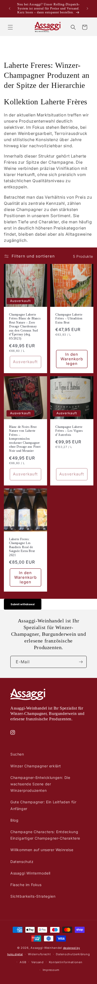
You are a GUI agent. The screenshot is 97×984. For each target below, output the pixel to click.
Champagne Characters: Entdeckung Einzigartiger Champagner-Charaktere (45, 835)
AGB (23, 962)
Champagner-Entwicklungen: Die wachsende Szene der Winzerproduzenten (40, 784)
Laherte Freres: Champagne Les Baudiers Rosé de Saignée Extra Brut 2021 (22, 547)
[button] (10, 27)
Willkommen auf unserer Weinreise (41, 850)
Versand (37, 962)
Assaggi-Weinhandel (46, 948)
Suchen (17, 754)
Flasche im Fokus (26, 884)
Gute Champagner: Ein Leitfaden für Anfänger (43, 805)
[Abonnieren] (80, 662)
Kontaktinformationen (66, 962)
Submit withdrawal (23, 604)
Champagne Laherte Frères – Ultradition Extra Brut (69, 318)
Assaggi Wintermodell (30, 873)
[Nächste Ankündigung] (87, 8)
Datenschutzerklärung (73, 954)
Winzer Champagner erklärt (35, 766)
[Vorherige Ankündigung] (9, 8)
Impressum (51, 970)
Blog (14, 820)
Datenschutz (22, 861)
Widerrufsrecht (39, 954)
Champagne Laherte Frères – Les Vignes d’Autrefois (69, 431)
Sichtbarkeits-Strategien (32, 896)
